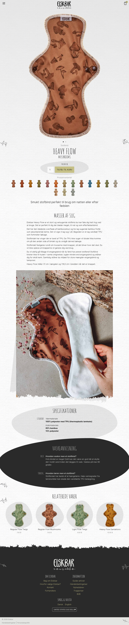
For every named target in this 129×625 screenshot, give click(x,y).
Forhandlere (50, 591)
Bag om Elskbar (50, 581)
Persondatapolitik (23, 623)
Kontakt (50, 587)
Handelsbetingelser (78, 584)
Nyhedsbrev (78, 587)
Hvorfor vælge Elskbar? (50, 584)
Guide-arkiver (79, 581)
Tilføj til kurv (64, 170)
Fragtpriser (78, 591)
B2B (78, 594)
